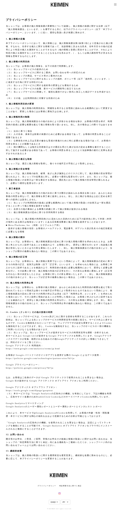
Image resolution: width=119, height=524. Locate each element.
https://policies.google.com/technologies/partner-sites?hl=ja (40, 358)
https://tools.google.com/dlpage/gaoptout (29, 390)
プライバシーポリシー (46, 486)
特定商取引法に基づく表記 (70, 486)
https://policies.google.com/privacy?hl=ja (29, 368)
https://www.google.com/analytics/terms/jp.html (33, 348)
